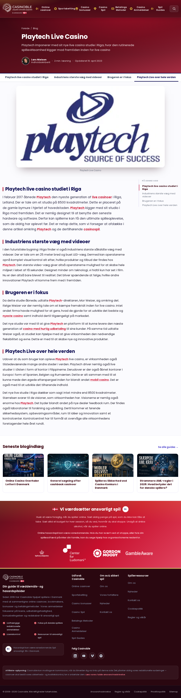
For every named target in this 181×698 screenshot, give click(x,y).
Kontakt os (106, 612)
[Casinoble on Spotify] (101, 655)
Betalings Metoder (82, 620)
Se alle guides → (168, 447)
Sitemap (173, 691)
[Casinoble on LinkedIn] (75, 655)
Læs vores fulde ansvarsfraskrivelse (105, 674)
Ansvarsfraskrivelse (100, 691)
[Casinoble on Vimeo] (92, 655)
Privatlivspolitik (158, 691)
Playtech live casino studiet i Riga (26, 77)
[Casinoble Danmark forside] (17, 7)
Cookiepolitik (135, 608)
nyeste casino (13, 316)
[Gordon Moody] (107, 553)
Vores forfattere (109, 595)
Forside (25, 28)
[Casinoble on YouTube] (83, 655)
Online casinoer (81, 586)
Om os (104, 586)
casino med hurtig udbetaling (44, 329)
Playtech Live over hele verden (156, 77)
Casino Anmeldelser (79, 629)
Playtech (44, 197)
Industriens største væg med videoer (78, 77)
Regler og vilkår (137, 617)
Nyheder (105, 603)
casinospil (92, 229)
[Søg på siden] (174, 8)
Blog (35, 28)
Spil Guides (78, 638)
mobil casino (99, 380)
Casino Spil (78, 612)
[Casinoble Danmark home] (13, 577)
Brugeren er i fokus (119, 77)
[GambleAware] (139, 553)
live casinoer (102, 197)
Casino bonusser (82, 603)
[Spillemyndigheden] (42, 553)
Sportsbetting (79, 595)
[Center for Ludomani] (74, 553)
